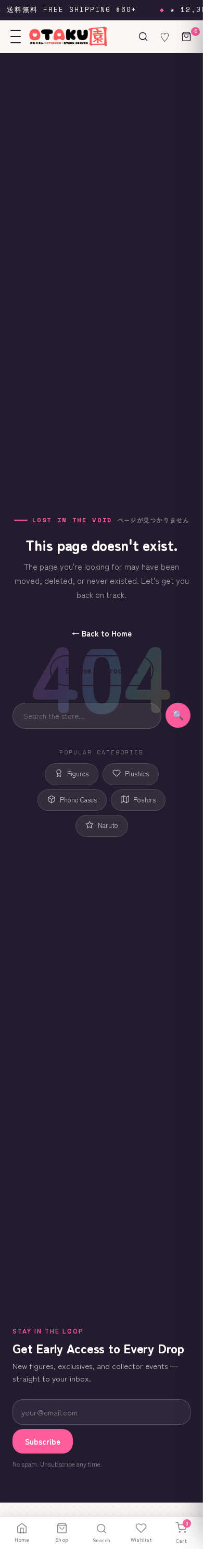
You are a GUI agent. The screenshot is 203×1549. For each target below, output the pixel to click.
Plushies (137, 773)
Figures (77, 773)
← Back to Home (102, 633)
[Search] (143, 36)
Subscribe (42, 1441)
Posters (144, 799)
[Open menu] (15, 36)
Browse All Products (102, 670)
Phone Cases (78, 799)
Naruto (108, 825)
